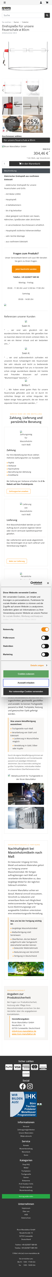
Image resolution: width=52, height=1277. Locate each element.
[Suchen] (47, 15)
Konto (26, 1155)
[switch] (45, 638)
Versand (26, 1126)
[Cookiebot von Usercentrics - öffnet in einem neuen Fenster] (31, 583)
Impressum (26, 1208)
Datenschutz (26, 1218)
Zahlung (11, 450)
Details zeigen (37, 665)
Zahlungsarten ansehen (18, 491)
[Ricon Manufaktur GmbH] (14, 146)
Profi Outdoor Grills (26, 1184)
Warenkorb (26, 1152)
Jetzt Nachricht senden (26, 269)
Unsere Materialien (26, 1133)
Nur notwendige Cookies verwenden (26, 691)
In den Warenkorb (30, 163)
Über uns (26, 1211)
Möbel (26, 1168)
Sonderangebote (26, 1187)
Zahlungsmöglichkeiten (26, 1130)
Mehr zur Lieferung (17, 561)
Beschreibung (10, 170)
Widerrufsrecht (26, 1136)
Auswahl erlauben (26, 683)
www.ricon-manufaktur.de (24, 1034)
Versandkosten (45, 158)
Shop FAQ (26, 1164)
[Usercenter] (41, 2)
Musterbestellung (26, 1148)
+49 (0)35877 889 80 (30, 277)
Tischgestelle (26, 1174)
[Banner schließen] (48, 583)
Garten (26, 1177)
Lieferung (12, 520)
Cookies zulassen (26, 674)
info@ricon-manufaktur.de (24, 1031)
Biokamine (26, 1180)
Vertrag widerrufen (26, 1196)
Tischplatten (26, 1171)
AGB (26, 1214)
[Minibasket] (47, 2)
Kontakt (26, 1145)
